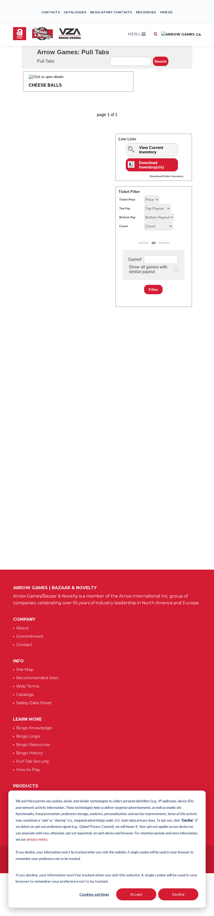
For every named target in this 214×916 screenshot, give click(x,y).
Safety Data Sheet (34, 702)
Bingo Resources (33, 744)
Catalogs (24, 694)
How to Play (28, 769)
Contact (24, 644)
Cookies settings (94, 894)
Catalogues (75, 12)
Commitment (29, 636)
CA (198, 34)
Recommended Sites (37, 677)
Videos (166, 12)
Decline (178, 894)
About (22, 627)
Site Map (25, 669)
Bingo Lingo (28, 736)
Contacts (50, 12)
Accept (136, 894)
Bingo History (29, 752)
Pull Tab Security (32, 761)
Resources (146, 12)
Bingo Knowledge (34, 727)
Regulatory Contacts (111, 12)
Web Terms (27, 686)
